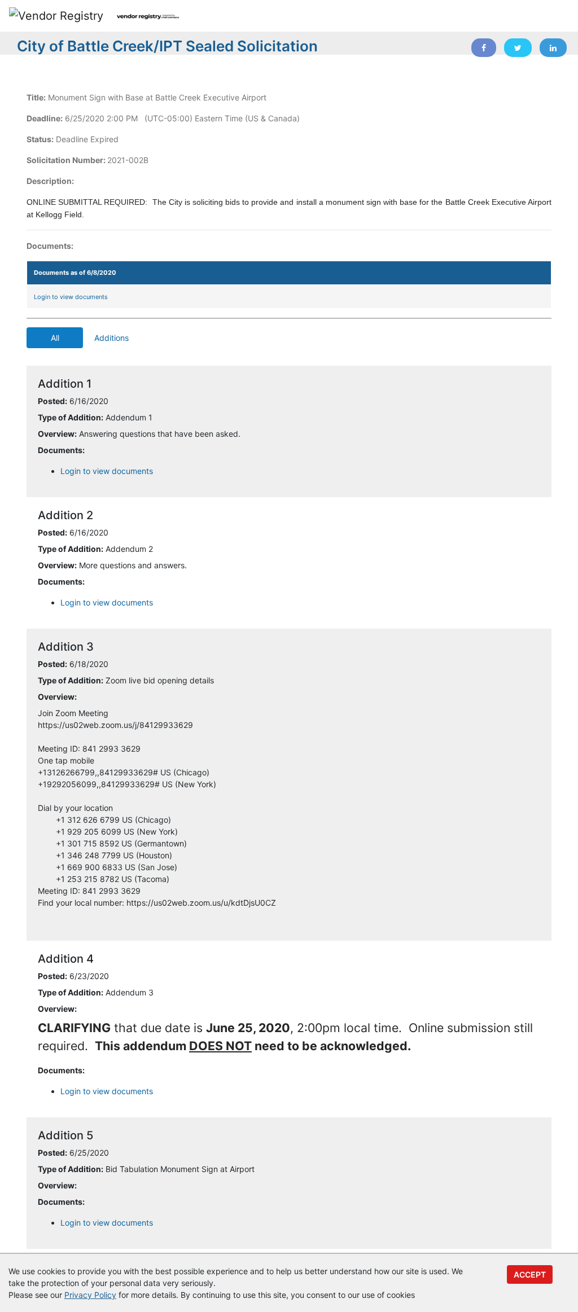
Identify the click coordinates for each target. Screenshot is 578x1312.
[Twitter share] (518, 47)
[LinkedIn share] (553, 47)
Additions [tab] (111, 338)
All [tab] (55, 338)
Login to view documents (71, 297)
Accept (530, 1274)
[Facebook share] (483, 47)
